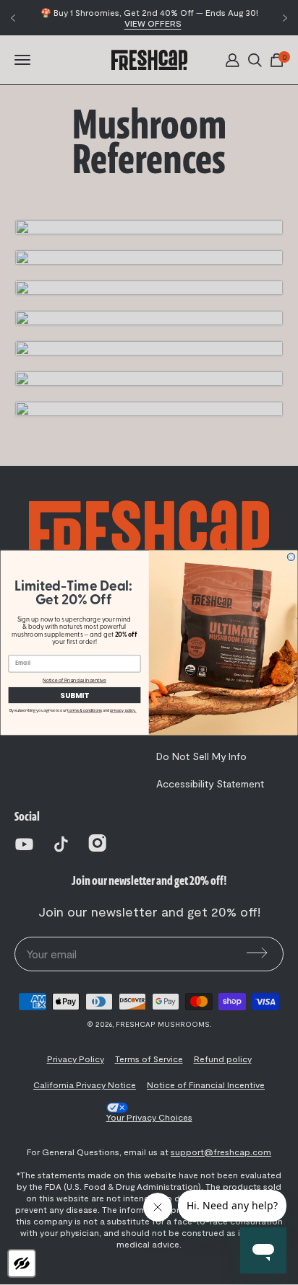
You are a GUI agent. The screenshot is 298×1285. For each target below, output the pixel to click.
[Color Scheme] (21, 1263)
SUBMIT (75, 694)
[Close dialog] (291, 557)
